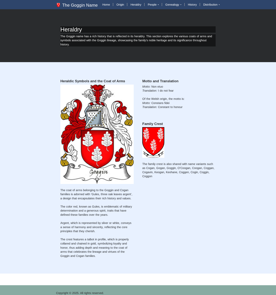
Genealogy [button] (172, 4)
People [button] (152, 4)
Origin (120, 4)
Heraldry (136, 4)
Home (106, 4)
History (192, 4)
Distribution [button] (210, 4)
